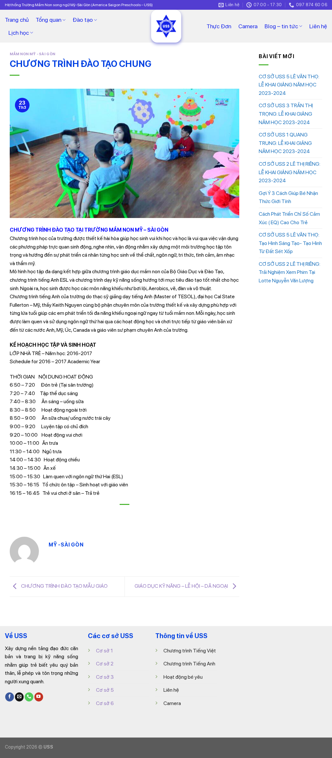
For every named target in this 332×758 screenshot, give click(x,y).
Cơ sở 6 (105, 703)
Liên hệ (318, 26)
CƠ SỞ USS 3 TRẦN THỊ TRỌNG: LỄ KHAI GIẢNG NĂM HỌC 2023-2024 (286, 113)
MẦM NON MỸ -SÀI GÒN (32, 54)
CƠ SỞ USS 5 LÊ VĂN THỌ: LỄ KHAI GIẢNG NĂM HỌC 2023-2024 (289, 84)
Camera (247, 26)
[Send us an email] (19, 696)
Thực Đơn (219, 26)
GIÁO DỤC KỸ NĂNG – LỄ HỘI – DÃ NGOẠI (182, 586)
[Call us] (29, 696)
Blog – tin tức (281, 26)
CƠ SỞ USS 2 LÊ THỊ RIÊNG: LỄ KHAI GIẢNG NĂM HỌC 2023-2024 (289, 172)
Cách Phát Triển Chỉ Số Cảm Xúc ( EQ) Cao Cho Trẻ (289, 218)
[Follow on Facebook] (9, 696)
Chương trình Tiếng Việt (189, 651)
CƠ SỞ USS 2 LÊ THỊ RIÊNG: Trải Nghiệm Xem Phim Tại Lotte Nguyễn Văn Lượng (289, 272)
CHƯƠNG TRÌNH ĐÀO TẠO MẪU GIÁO (64, 586)
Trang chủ (17, 19)
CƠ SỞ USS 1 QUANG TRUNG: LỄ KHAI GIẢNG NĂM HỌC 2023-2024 (285, 143)
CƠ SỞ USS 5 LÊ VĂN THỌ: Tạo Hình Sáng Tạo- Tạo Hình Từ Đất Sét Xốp (290, 243)
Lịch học (18, 32)
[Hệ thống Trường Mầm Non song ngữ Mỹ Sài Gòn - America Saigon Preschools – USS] (166, 26)
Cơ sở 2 (104, 664)
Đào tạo (83, 19)
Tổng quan (48, 19)
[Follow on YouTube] (38, 696)
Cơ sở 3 (105, 677)
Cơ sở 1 (104, 651)
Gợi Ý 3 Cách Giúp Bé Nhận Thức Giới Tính (288, 197)
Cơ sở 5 (105, 690)
